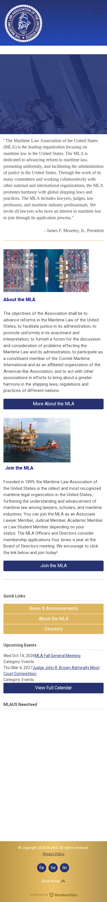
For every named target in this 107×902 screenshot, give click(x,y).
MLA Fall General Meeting (57, 655)
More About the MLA (53, 403)
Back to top (51, 881)
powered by (39, 895)
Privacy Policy (53, 854)
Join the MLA (53, 565)
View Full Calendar (53, 687)
